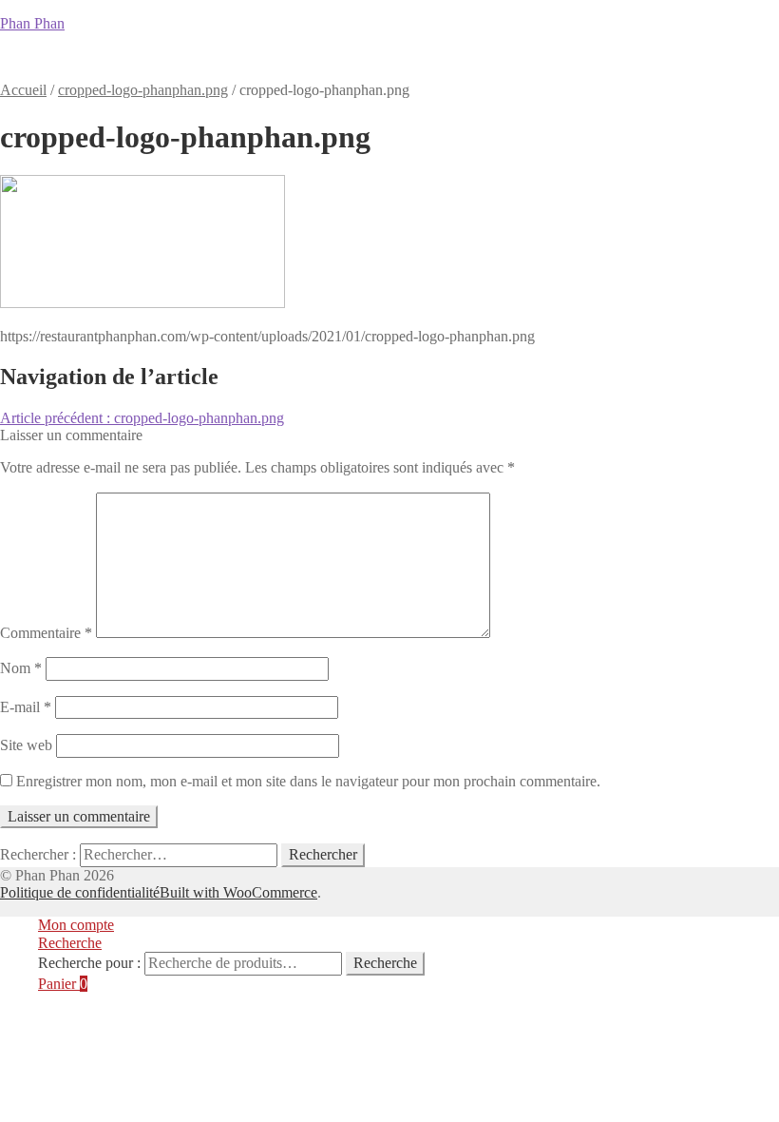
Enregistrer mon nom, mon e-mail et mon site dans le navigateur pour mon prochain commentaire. (308, 781)
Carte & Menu (129, 64)
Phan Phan (32, 23)
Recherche (70, 943)
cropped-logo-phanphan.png (143, 90)
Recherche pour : (89, 963)
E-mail (25, 707)
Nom (21, 668)
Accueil (36, 64)
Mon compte (459, 64)
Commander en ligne (262, 64)
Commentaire (46, 633)
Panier (372, 64)
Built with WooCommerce (238, 892)
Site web (26, 745)
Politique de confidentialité (80, 892)
